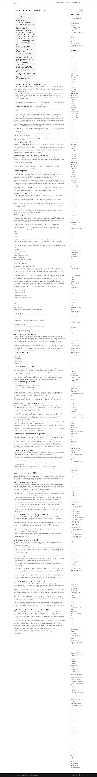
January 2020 (73, 207)
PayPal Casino (74, 588)
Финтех (72, 761)
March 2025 (73, 87)
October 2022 (74, 140)
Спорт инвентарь (74, 757)
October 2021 (74, 164)
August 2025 (73, 77)
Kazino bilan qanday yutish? (25, 36)
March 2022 (73, 154)
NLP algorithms (74, 552)
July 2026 (73, 54)
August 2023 (73, 119)
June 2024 (73, 101)
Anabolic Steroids (74, 294)
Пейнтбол (73, 747)
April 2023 (73, 128)
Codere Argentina (74, 339)
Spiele (72, 621)
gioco (72, 437)
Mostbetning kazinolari (23, 30)
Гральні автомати (74, 708)
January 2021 (73, 182)
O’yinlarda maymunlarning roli (25, 70)
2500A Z (72, 262)
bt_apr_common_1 (75, 331)
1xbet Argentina (74, 252)
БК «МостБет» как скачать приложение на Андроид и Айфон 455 (76, 699)
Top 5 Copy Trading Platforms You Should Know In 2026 (77, 642)
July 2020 (73, 195)
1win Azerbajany (74, 246)
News (72, 549)
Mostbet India (74, 515)
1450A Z (72, 238)
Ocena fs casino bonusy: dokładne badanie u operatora (76, 23)
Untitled (72, 37)
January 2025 (73, 91)
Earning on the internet (76, 382)
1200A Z (72, 234)
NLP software (73, 554)
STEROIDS (73, 631)
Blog (80, 2)
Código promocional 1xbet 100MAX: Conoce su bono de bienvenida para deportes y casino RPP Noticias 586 (76, 347)
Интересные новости (75, 721)
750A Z (72, 279)
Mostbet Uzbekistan (75, 539)
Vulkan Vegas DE (74, 669)
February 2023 (74, 132)
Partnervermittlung (75, 584)
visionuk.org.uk (74, 665)
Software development (76, 613)
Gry (71, 439)
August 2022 (73, 144)
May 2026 (73, 59)
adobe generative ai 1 (75, 285)
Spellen (72, 619)
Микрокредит (73, 734)
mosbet (15, 93)
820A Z (72, 281)
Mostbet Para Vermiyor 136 (77, 517)
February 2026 (74, 65)
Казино (72, 723)
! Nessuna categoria (75, 217)
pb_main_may (74, 590)
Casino (72, 337)
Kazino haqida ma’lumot (24, 32)
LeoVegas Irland (74, 493)
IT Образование (74, 474)
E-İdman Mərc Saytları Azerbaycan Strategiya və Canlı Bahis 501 (76, 379)
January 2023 (73, 134)
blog (72, 318)
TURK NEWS (73, 647)
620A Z (72, 277)
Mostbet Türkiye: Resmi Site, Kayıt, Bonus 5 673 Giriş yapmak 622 (76, 536)
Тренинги (73, 759)
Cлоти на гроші (74, 364)
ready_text (73, 605)
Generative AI (74, 427)
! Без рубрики (73, 219)
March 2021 (73, 178)
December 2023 (74, 111)
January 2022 (73, 158)
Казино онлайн (74, 730)
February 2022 (74, 156)
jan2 (72, 476)
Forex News (73, 405)
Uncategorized (74, 659)
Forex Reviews (74, 407)
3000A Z (72, 264)
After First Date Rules (75, 287)
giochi (72, 435)
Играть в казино (74, 715)
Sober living (73, 611)
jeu (71, 478)
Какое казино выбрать (75, 732)
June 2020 (73, 197)
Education (73, 384)
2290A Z (72, 260)
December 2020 (74, 184)
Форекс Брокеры (74, 763)
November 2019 (74, 209)
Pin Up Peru (73, 597)
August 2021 (73, 168)
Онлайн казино (74, 745)
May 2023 (73, 125)
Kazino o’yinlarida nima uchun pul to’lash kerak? (24, 67)
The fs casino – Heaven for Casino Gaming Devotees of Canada (77, 34)
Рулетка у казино (74, 755)
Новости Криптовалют (75, 740)
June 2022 (73, 148)
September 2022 (74, 142)
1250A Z (72, 236)
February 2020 (74, 205)
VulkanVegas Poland (75, 686)
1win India (73, 248)
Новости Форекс (74, 743)
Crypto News (73, 357)
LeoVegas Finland (74, 489)
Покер (72, 749)
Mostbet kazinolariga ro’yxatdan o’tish (23, 47)
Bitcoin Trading (74, 316)
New (72, 545)
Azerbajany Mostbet (75, 300)
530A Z (72, 272)
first (71, 397)
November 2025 (74, 71)
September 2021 (74, 166)
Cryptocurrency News (75, 361)
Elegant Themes (23, 775)
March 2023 (73, 130)
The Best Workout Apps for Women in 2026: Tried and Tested (76, 637)
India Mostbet (74, 467)
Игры (72, 719)
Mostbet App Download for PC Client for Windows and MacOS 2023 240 (77, 508)
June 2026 (73, 56)
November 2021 (74, 162)
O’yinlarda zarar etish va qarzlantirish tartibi (24, 77)
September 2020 (74, 190)
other (72, 580)
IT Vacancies (73, 472)
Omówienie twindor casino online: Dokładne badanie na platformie (76, 18)
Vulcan (72, 667)
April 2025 (73, 85)
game (72, 419)
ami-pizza (73, 291)
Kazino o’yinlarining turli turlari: (24, 43)
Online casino (74, 574)
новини (72, 736)
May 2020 (73, 199)
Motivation (73, 541)
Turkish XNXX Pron (75, 650)
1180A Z (72, 232)
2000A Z (72, 258)
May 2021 (73, 174)
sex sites (72, 609)
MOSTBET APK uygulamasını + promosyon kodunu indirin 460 (77, 502)
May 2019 (73, 211)
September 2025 (74, 75)
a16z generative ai (75, 283)
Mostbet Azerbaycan (75, 511)
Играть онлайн (74, 717)
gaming (72, 423)
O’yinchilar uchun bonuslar (25, 34)
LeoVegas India (74, 491)
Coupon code (73, 355)
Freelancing (73, 411)
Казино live (73, 725)
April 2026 (73, 61)
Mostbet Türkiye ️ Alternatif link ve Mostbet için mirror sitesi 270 (76, 531)
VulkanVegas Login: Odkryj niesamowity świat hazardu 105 (77, 683)
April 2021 (73, 176)
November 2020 (74, 186)
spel (72, 615)
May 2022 (73, 150)
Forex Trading (74, 409)
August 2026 (73, 52)
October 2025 (74, 73)
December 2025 (74, 69)
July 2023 (73, 121)
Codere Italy (73, 341)
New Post (73, 548)
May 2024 (73, 103)
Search (80, 10)
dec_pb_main (73, 373)
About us (62, 2)
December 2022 (74, 136)
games (72, 421)
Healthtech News (74, 445)
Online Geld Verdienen (76, 578)
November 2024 (74, 93)
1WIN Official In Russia (76, 250)
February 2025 (74, 89)
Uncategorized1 (74, 661)
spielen (72, 623)
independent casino (75, 465)
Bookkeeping (73, 327)
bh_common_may (74, 314)
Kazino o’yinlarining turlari (25, 41)
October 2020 (74, 188)
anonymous (73, 296)
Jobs (72, 484)
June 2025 (73, 81)
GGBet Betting (74, 433)
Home (57, 2)
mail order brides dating (76, 499)
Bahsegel (73, 302)
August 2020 (73, 192)
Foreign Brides (74, 399)
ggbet (72, 429)
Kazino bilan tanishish (23, 22)
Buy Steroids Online (75, 335)
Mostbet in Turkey (75, 513)
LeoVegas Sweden (75, 495)
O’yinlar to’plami (21, 28)
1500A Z (72, 240)
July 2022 (73, 146)
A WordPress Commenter (76, 45)
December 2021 (74, 160)
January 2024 (73, 109)
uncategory (73, 663)
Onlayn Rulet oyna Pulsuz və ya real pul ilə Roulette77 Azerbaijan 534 (77, 570)
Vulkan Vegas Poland (75, 679)
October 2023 (74, 115)
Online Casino (74, 576)
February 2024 (74, 107)
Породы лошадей (74, 751)
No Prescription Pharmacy (76, 556)
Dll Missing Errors (75, 375)
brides (72, 329)
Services (67, 2)
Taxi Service (73, 633)
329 (71, 266)
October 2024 (74, 95)
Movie (72, 543)
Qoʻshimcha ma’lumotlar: (24, 38)
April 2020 (73, 201)
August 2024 (73, 99)
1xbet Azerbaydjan (75, 256)
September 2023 (74, 117)
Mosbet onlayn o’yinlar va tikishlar (24, 59)
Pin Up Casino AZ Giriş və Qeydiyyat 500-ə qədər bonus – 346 (76, 594)
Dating (72, 366)
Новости (72, 738)
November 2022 (74, 138)
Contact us (74, 2)
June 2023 (73, 123)
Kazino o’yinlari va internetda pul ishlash (25, 74)
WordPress (35, 775)
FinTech (72, 395)
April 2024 (73, 105)
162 (71, 242)
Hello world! (73, 47)
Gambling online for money (77, 417)
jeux (72, 480)
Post (72, 599)
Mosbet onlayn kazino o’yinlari (23, 54)
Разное (72, 753)
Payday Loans (74, 586)
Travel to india (74, 645)
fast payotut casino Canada (77, 393)
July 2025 (73, 79)
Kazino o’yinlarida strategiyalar (22, 63)
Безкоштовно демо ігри (76, 696)
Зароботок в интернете (76, 713)
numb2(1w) (73, 564)
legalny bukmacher (75, 486)
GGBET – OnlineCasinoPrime (77, 431)
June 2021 (73, 172)
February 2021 (74, 180)
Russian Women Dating (76, 607)
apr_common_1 (74, 298)
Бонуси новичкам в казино (76, 703)
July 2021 (73, 170)
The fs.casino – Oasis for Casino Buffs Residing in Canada (76, 29)
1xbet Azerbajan (74, 254)
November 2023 (74, 113)
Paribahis (73, 582)
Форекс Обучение (74, 765)
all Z (72, 289)
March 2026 (73, 63)
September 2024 (74, 97)
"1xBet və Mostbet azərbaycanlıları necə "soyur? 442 (75, 222)
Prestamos (73, 601)
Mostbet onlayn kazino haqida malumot (23, 19)
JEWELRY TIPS (74, 482)
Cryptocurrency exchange (76, 359)
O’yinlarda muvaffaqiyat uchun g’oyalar (24, 50)
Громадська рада (74, 710)
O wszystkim (73, 566)
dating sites (73, 371)
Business (73, 333)
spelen (72, 617)
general (72, 425)
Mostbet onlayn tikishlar (24, 57)
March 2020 (73, 203)
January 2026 (73, 67)
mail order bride (74, 497)
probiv (72, 603)
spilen (72, 625)
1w (71, 244)
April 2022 (73, 152)
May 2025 (73, 83)
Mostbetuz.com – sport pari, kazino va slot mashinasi (25, 25)
